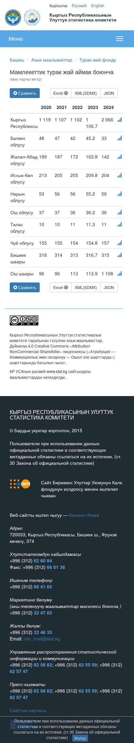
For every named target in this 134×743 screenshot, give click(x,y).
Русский (79, 5)
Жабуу (80, 738)
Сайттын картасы (28, 710)
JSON (109, 93)
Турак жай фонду (97, 59)
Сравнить (26, 93)
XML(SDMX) (86, 93)
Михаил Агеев (84, 515)
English (97, 5)
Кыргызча (58, 5)
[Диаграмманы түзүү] (119, 119)
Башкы (17, 59)
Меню (16, 38)
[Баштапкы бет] (23, 16)
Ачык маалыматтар (51, 59)
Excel (58, 93)
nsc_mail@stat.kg (42, 638)
